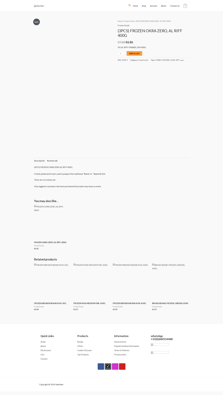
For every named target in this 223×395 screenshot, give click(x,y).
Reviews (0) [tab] (52, 161)
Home (135, 6)
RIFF (177, 60)
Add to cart (134, 53)
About (163, 6)
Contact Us (175, 6)
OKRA (172, 60)
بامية (182, 60)
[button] (129, 6)
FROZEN (165, 60)
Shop (144, 6)
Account (153, 6)
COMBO (158, 60)
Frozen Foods (129, 21)
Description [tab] (39, 161)
